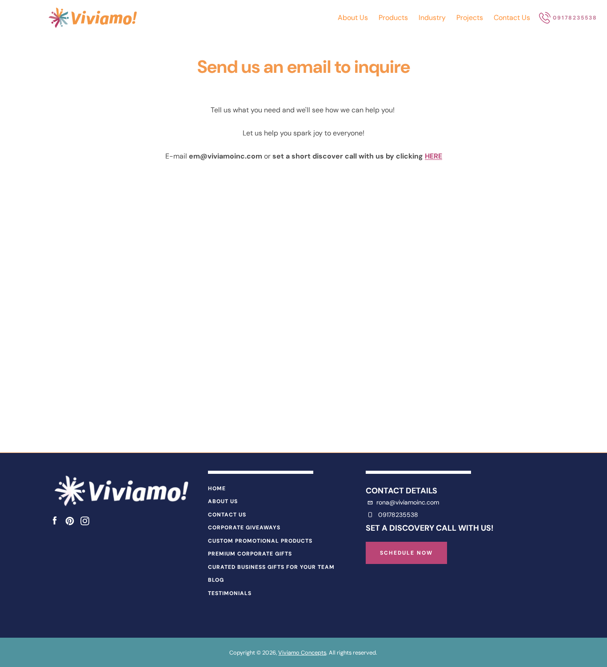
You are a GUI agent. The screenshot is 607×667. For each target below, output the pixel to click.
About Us (353, 17)
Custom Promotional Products (260, 540)
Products (393, 17)
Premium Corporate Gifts (250, 553)
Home (217, 488)
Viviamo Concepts (302, 652)
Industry (432, 17)
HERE (433, 156)
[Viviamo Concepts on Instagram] (84, 520)
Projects (469, 17)
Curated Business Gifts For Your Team (271, 567)
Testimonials (230, 593)
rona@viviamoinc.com (407, 502)
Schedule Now (406, 552)
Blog (216, 580)
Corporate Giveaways (244, 527)
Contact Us (512, 17)
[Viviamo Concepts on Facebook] (54, 520)
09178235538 (398, 515)
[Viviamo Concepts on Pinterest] (69, 520)
